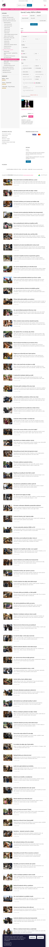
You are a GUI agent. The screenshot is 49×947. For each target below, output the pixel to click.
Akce (24, 39)
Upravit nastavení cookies (28, 175)
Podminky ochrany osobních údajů (8, 142)
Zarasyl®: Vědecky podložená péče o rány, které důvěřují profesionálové (35, 157)
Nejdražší (39, 15)
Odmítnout (32, 937)
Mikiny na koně (7, 31)
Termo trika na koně (8, 24)
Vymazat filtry (33, 95)
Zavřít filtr (34, 24)
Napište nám (4, 137)
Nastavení (7, 944)
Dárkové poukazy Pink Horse (8, 67)
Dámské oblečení (7, 22)
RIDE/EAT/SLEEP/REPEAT (27, 80)
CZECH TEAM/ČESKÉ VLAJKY (28, 91)
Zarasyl (27, 149)
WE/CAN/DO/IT (26, 65)
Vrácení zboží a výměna (23, 1)
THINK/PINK (38, 76)
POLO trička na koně (8, 26)
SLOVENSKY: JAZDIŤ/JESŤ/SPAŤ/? (27, 87)
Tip (24, 41)
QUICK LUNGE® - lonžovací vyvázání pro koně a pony (11, 61)
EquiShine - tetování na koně (8, 17)
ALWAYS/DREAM (39, 72)
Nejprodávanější (25, 18)
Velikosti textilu (5, 135)
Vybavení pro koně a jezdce (8, 49)
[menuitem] (5, 9)
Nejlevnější (32, 15)
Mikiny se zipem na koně (8, 36)
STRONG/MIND (39, 68)
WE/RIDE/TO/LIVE (27, 76)
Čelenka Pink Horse (7, 46)
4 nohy (37, 59)
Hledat (29, 5)
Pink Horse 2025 (6, 15)
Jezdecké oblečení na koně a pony (9, 20)
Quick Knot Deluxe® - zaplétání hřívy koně (10, 54)
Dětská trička (6, 41)
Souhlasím (40, 937)
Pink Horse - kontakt (6, 138)
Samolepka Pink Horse (7, 72)
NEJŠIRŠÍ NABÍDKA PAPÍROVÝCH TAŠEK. (14, 169)
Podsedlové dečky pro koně (9, 65)
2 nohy (25, 59)
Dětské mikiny (7, 43)
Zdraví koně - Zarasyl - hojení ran (9, 19)
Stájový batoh (6, 51)
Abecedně (33, 18)
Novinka (37, 39)
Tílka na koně (6, 32)
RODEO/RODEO (26, 74)
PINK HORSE (26, 47)
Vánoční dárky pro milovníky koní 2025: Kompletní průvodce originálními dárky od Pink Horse (35, 153)
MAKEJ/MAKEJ (26, 72)
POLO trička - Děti (7, 39)
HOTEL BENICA (24, 169)
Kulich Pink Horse (7, 48)
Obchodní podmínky (6, 140)
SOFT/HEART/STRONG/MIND (28, 83)
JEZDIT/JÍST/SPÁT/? (40, 86)
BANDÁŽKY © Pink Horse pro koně (10, 59)
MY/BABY (37, 79)
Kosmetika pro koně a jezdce (9, 56)
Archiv (28, 161)
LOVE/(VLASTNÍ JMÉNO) (27, 69)
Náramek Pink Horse (6, 70)
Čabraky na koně (7, 63)
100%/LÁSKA (38, 83)
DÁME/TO (38, 65)
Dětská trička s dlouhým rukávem (10, 44)
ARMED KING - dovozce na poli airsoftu (35, 169)
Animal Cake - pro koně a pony (8, 69)
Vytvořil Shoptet (44, 175)
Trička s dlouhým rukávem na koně (10, 34)
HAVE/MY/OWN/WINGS (40, 74)
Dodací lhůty (4, 143)
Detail (30, 116)
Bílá (36, 53)
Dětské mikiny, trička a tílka (9, 37)
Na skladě (25, 36)
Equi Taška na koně (7, 57)
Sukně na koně (7, 27)
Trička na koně (7, 29)
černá (25, 53)
